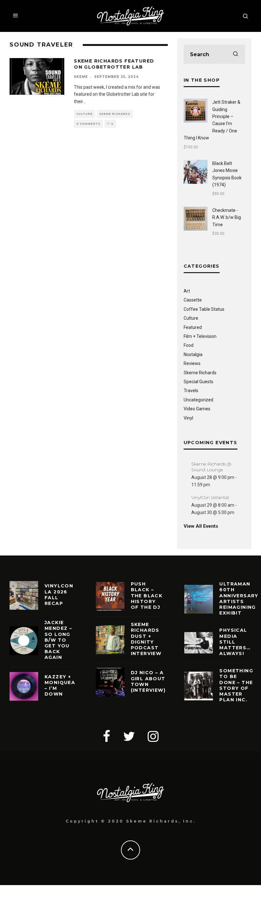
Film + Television (200, 336)
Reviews (192, 363)
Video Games (197, 408)
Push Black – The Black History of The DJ (147, 595)
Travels (191, 390)
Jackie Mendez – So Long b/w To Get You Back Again (58, 640)
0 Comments (88, 123)
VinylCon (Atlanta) (210, 497)
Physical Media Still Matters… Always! (234, 641)
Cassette (193, 299)
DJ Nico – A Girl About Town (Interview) (148, 681)
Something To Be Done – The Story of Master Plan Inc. (236, 685)
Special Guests (198, 381)
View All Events (201, 526)
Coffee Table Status (204, 309)
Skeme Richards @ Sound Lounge (211, 467)
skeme (81, 77)
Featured (193, 327)
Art (187, 291)
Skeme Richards (114, 114)
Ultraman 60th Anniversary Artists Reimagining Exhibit (238, 598)
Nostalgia (193, 354)
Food (189, 345)
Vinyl (188, 418)
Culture (84, 114)
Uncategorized (198, 399)
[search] (235, 54)
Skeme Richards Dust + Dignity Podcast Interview (146, 639)
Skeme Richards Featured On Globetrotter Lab (114, 64)
